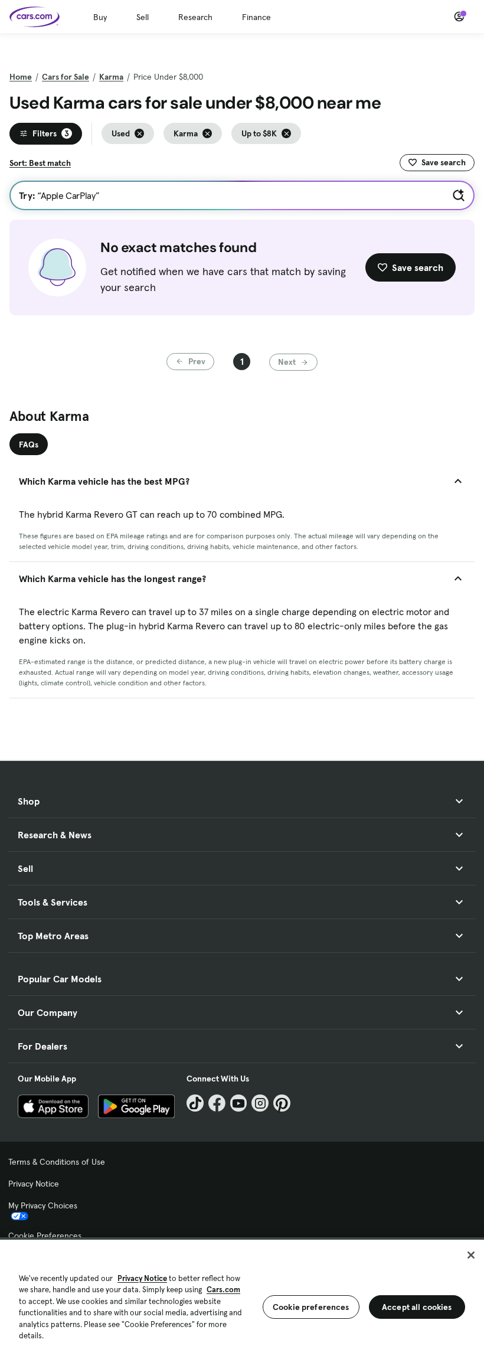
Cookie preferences (311, 1307)
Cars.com (223, 1290)
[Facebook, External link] (216, 1103)
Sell (142, 17)
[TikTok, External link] (195, 1103)
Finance (256, 17)
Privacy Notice (33, 1183)
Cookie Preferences (44, 1235)
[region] (242, 1296)
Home (20, 76)
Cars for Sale (65, 76)
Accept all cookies (417, 1307)
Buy (100, 17)
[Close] (471, 1255)
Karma (111, 76)
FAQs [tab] (28, 444)
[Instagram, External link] (260, 1103)
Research (195, 17)
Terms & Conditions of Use (56, 1161)
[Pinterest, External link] (281, 1103)
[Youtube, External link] (238, 1103)
